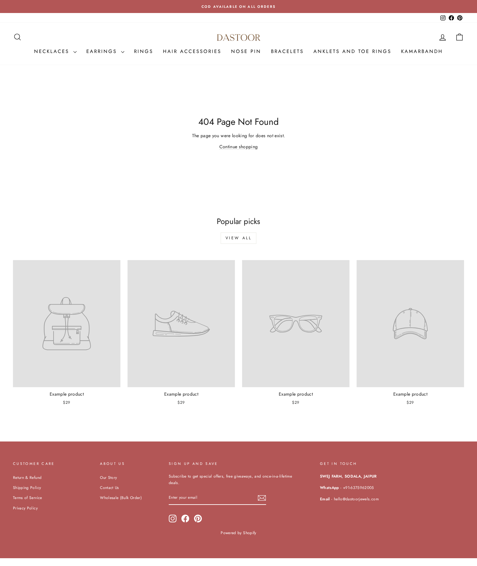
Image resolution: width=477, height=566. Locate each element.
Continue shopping (238, 146)
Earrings (102, 51)
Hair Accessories (192, 51)
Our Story (108, 477)
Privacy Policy (25, 508)
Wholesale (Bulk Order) (121, 497)
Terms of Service (27, 497)
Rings (143, 51)
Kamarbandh (422, 51)
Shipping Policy (27, 487)
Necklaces (53, 51)
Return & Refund (27, 477)
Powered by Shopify (238, 533)
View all (239, 238)
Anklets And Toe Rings (352, 51)
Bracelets (287, 51)
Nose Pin (246, 51)
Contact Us (109, 487)
